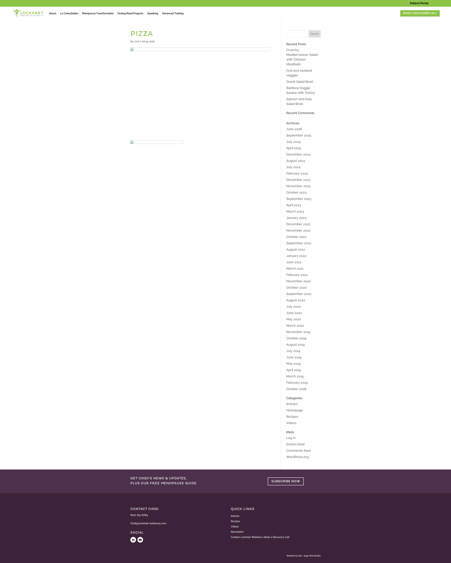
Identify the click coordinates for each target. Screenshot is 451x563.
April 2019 (293, 370)
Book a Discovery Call (420, 13)
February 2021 (297, 275)
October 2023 (296, 192)
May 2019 (293, 363)
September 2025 (298, 135)
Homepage (294, 410)
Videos (291, 423)
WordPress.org (297, 457)
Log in (291, 438)
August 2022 (295, 249)
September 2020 (298, 294)
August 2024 (295, 161)
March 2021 (295, 268)
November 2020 (298, 281)
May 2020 (293, 319)
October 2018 (296, 389)
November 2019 (298, 332)
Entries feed (295, 444)
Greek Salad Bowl (299, 81)
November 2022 (298, 230)
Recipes (292, 416)
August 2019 (295, 344)
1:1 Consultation (69, 13)
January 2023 (296, 218)
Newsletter (237, 532)
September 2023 (298, 199)
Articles (292, 404)
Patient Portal (419, 3)
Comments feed (298, 450)
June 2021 (293, 262)
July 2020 (293, 306)
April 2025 (293, 148)
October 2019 (296, 338)
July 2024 (293, 167)
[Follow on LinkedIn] (133, 540)
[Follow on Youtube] (140, 540)
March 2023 (295, 211)
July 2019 (293, 351)
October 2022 (296, 237)
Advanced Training (173, 13)
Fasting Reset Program (130, 13)
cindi (137, 41)
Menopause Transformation (98, 13)
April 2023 (293, 205)
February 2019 (297, 382)
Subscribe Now (285, 481)
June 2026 (294, 129)
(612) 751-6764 (139, 515)
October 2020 (296, 287)
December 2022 (298, 224)
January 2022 (296, 256)
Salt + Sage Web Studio (309, 556)
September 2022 (298, 243)
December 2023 (298, 180)
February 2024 (297, 173)
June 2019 (294, 357)
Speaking (152, 13)
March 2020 (295, 325)
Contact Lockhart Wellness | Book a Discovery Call (260, 537)
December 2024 (298, 154)
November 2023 (298, 186)
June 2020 (294, 313)
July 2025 (293, 142)
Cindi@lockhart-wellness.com (148, 523)
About (52, 13)
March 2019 (295, 376)
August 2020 (295, 300)
